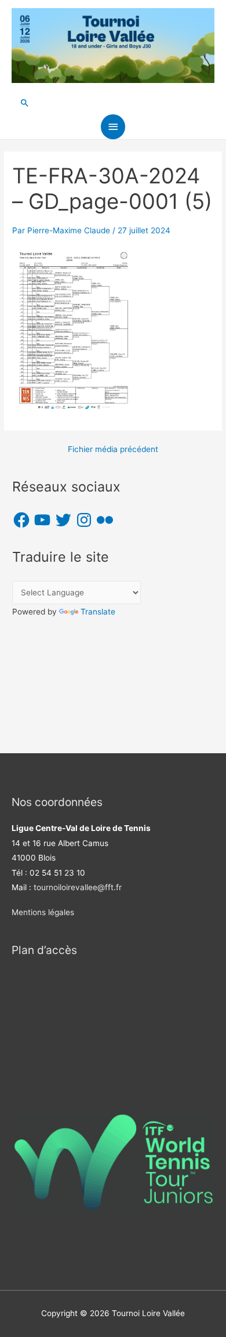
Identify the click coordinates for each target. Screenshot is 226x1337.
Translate (98, 611)
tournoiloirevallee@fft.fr (78, 887)
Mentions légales (43, 912)
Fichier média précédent (113, 450)
